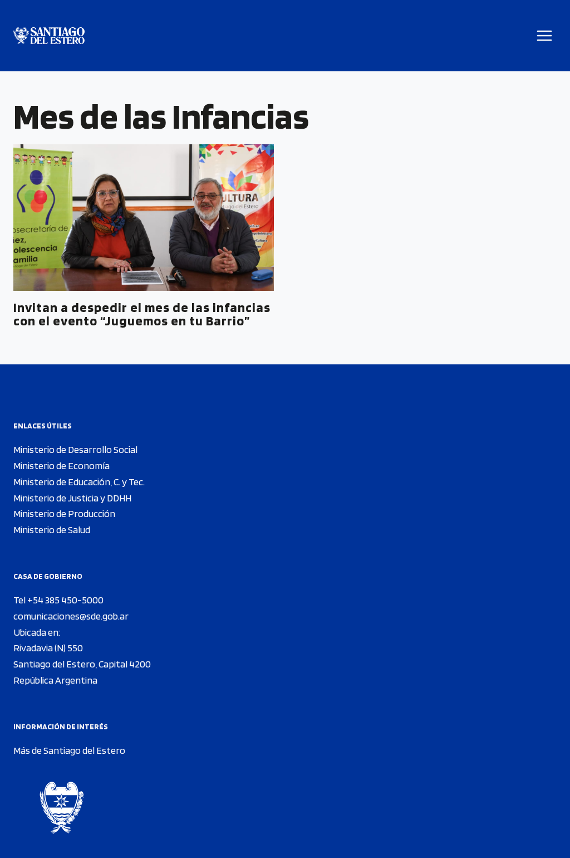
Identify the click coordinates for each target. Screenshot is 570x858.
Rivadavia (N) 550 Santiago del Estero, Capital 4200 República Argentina (82, 664)
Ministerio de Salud (51, 529)
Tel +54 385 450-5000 (58, 600)
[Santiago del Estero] (49, 36)
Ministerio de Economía (61, 465)
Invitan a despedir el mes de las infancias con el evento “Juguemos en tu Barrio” (142, 314)
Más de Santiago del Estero (69, 750)
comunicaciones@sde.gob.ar (71, 616)
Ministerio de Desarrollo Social (75, 449)
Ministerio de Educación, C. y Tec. (79, 482)
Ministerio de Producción (64, 513)
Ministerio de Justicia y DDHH (72, 498)
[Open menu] (545, 35)
